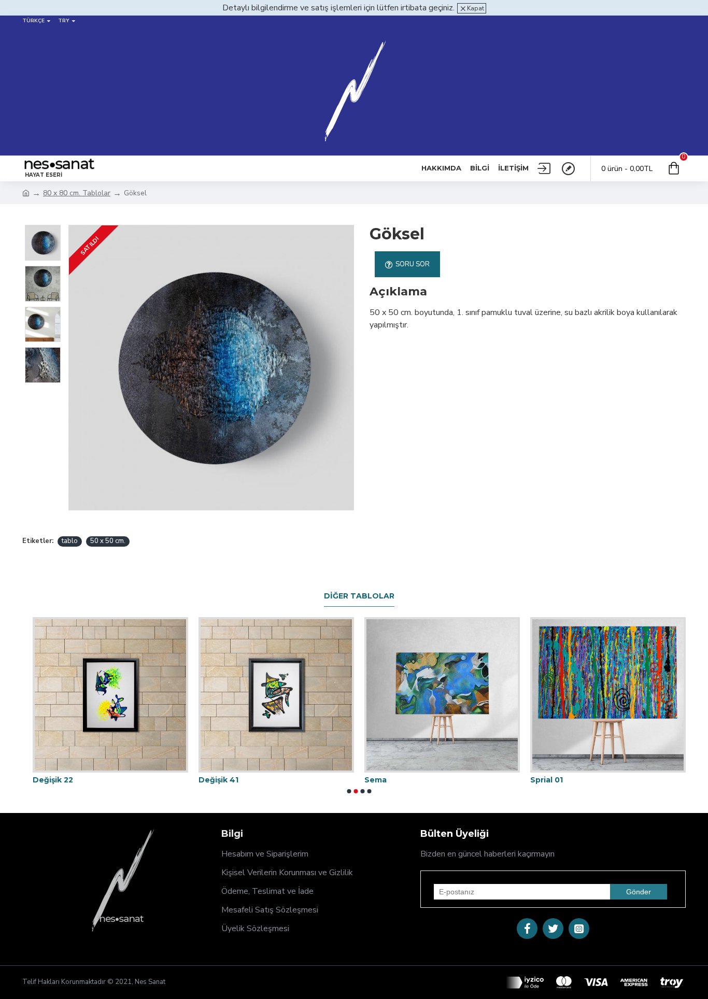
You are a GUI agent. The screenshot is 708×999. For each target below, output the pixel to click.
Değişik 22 (53, 779)
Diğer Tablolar (359, 596)
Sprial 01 (546, 779)
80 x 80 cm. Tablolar (76, 193)
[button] (349, 791)
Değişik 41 (218, 779)
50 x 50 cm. (107, 541)
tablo (70, 541)
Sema (375, 779)
